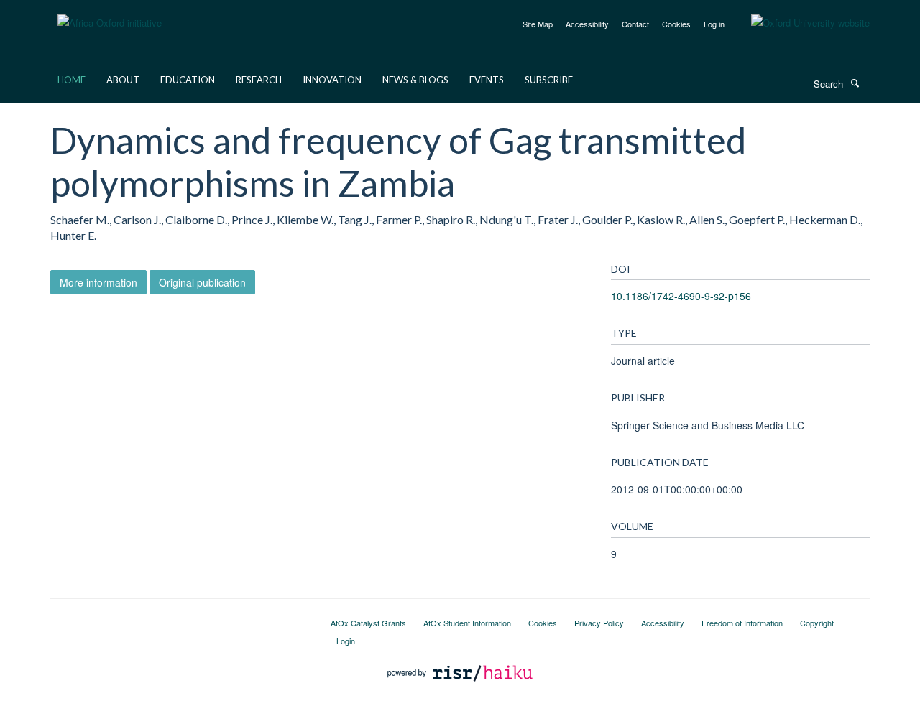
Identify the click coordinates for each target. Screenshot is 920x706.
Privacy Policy (599, 622)
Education (187, 79)
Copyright (817, 622)
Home (72, 79)
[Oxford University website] (800, 23)
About (122, 79)
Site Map (538, 23)
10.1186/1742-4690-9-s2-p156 (681, 296)
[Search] (854, 82)
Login (345, 640)
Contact (635, 23)
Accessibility (587, 23)
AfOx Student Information (467, 622)
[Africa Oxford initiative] (110, 14)
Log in (714, 23)
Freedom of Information (742, 622)
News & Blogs (415, 79)
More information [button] (98, 282)
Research (259, 79)
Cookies (676, 23)
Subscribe (549, 79)
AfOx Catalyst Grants (368, 622)
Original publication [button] (202, 282)
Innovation (332, 79)
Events (486, 79)
